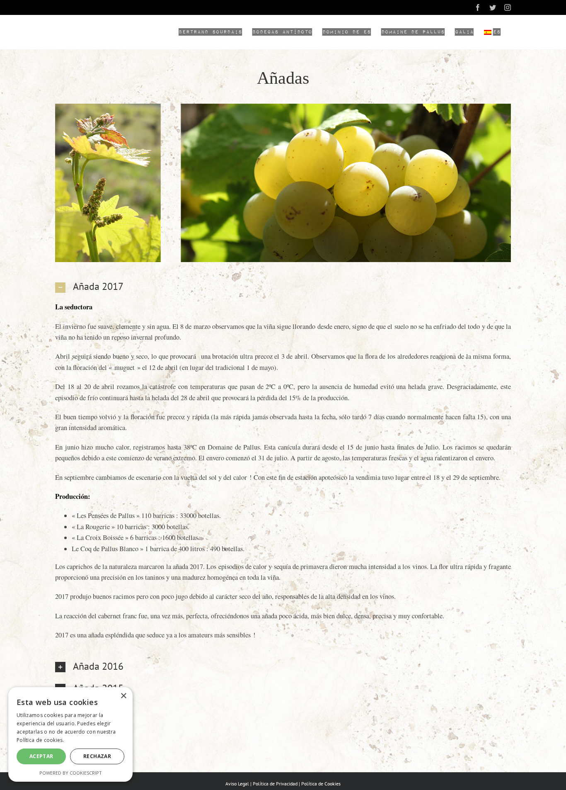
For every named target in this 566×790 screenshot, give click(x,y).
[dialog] (70, 734)
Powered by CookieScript (70, 773)
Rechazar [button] (97, 756)
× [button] (123, 696)
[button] (283, 286)
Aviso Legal (237, 783)
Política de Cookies (321, 783)
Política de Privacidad (275, 783)
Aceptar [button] (41, 756)
